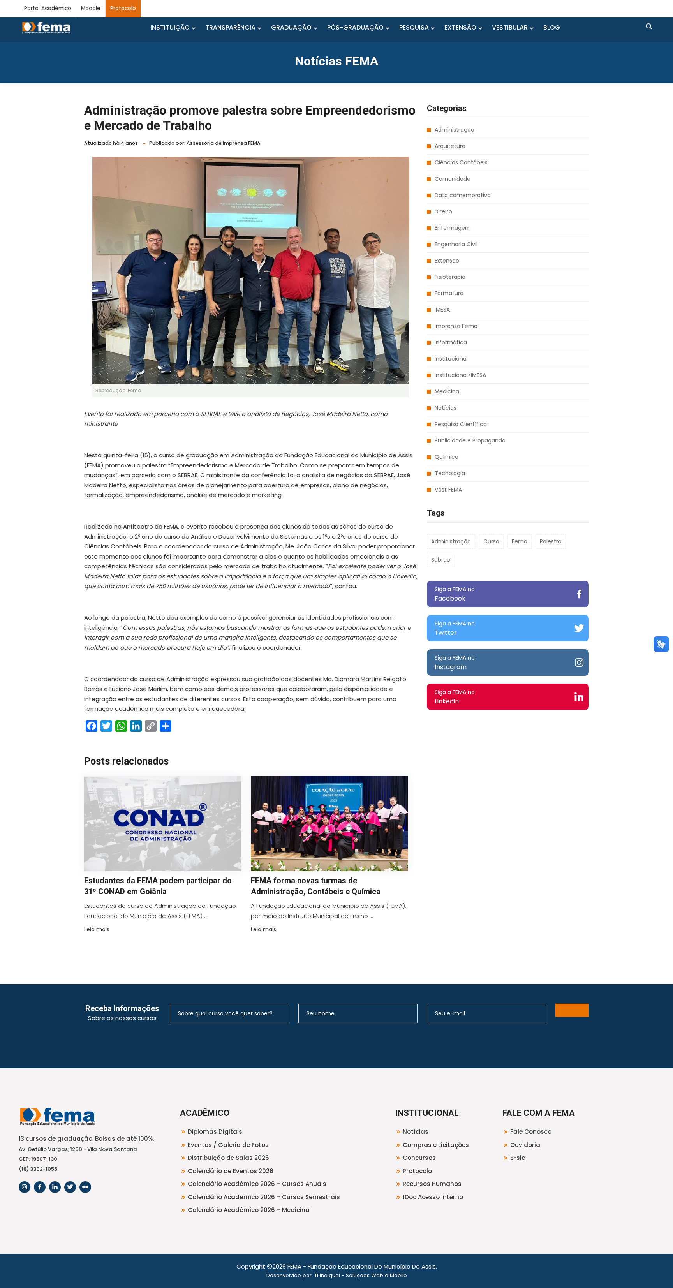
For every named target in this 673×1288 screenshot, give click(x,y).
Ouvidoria (525, 1145)
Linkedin (455, 697)
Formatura (449, 293)
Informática (451, 342)
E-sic (517, 1158)
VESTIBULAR (510, 27)
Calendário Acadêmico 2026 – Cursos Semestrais (264, 1197)
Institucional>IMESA (460, 375)
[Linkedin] (55, 1187)
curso (491, 541)
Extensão (447, 260)
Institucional (451, 359)
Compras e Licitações (436, 1145)
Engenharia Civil (456, 244)
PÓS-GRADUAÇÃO (355, 27)
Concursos (419, 1158)
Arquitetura (450, 146)
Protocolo (123, 8)
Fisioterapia (450, 277)
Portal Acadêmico (47, 8)
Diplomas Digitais (215, 1132)
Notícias (445, 408)
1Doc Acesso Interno (433, 1197)
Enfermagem (453, 228)
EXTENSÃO (460, 27)
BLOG (551, 27)
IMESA (442, 310)
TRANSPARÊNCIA (230, 27)
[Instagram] (24, 1187)
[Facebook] (40, 1187)
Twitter (455, 628)
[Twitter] (70, 1187)
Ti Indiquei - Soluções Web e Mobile (360, 1275)
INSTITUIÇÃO (170, 27)
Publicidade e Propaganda (470, 440)
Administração (454, 130)
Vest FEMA (448, 489)
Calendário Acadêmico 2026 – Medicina (249, 1210)
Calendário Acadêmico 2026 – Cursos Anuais (257, 1184)
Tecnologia (450, 473)
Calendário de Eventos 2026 (230, 1171)
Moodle (90, 8)
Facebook (455, 594)
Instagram (455, 662)
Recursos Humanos (432, 1184)
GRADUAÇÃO (291, 27)
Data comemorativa (463, 195)
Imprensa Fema (456, 326)
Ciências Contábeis (461, 162)
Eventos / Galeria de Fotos (228, 1145)
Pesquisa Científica (461, 424)
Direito (443, 211)
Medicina (447, 391)
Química (446, 457)
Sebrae (440, 560)
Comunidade (452, 179)
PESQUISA (414, 27)
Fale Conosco (530, 1132)
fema (519, 541)
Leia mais (96, 929)
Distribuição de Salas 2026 (228, 1158)
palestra (551, 541)
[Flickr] (85, 1187)
